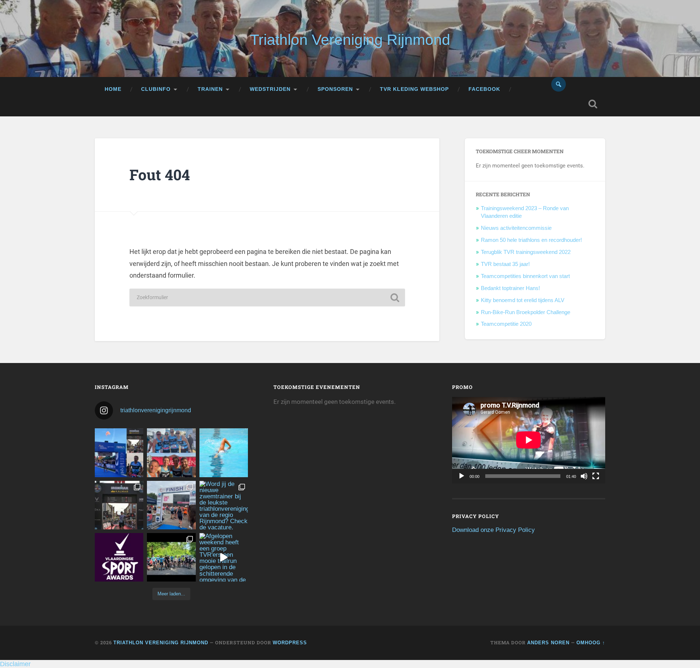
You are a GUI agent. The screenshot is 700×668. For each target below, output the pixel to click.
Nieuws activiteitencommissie (516, 228)
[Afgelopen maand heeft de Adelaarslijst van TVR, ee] (119, 452)
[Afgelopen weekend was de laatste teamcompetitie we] (171, 452)
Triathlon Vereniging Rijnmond (350, 39)
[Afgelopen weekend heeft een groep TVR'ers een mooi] (223, 557)
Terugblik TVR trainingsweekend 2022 (526, 252)
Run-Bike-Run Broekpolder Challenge (525, 312)
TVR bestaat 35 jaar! (505, 264)
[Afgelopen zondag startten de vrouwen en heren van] (171, 505)
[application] (528, 440)
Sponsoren (335, 89)
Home (113, 89)
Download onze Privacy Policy (493, 529)
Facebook (484, 89)
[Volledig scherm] (595, 476)
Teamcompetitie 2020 (506, 324)
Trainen (210, 89)
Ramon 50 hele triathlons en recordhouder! (531, 240)
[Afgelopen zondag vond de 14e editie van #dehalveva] (171, 557)
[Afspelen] (461, 476)
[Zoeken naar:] (267, 297)
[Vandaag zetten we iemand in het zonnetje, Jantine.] (119, 505)
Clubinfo (156, 89)
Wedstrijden (270, 89)
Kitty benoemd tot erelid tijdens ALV (522, 300)
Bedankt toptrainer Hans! (510, 288)
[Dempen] (584, 476)
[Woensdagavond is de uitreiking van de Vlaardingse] (119, 557)
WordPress (290, 642)
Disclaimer (15, 664)
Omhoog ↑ (590, 642)
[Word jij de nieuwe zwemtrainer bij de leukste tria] (223, 452)
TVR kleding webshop (414, 89)
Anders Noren (548, 642)
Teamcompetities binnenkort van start (525, 276)
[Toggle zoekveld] (592, 104)
